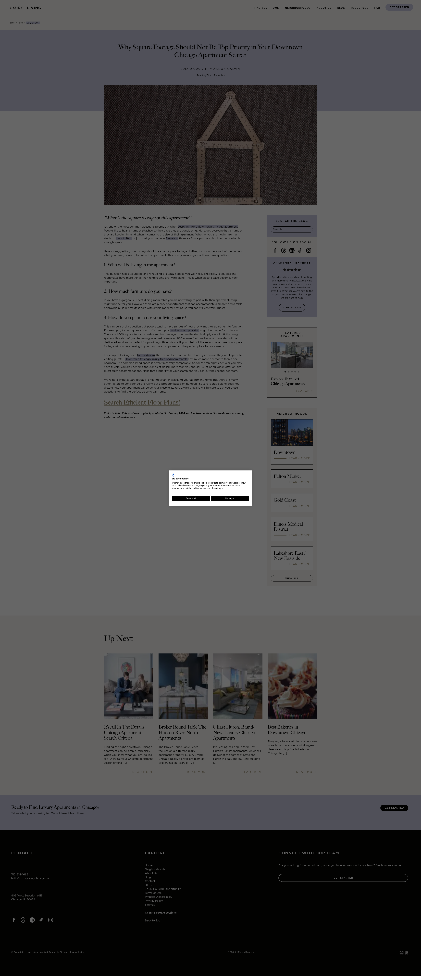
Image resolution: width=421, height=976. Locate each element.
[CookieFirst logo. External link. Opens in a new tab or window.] (173, 475)
